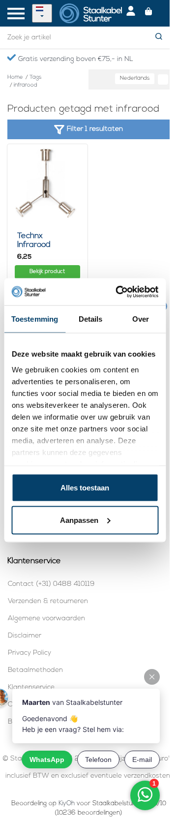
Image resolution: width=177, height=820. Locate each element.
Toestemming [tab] (34, 319)
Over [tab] (140, 319)
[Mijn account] (130, 13)
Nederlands (134, 78)
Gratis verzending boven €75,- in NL (74, 59)
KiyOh (67, 803)
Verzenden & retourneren (48, 601)
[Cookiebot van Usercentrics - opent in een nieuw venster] (118, 291)
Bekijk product (47, 271)
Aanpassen (79, 520)
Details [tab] (91, 319)
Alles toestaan (84, 488)
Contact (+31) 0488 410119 (51, 584)
